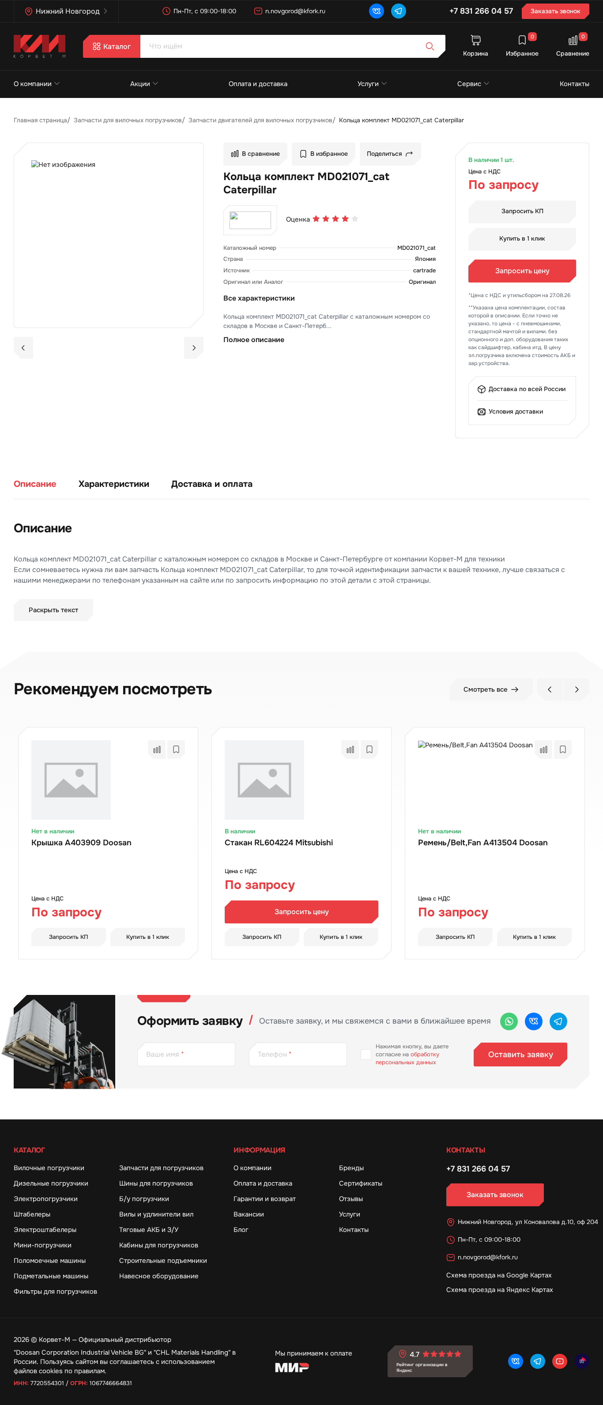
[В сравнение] (157, 749)
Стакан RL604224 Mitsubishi (279, 843)
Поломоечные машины (50, 1260)
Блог (241, 1229)
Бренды (351, 1168)
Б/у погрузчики (144, 1198)
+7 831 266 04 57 (481, 11)
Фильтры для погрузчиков (55, 1291)
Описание (35, 484)
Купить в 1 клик (522, 238)
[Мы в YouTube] (559, 1361)
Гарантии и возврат (265, 1198)
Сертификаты (360, 1183)
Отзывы (351, 1198)
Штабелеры (32, 1214)
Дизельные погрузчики (51, 1183)
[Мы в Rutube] (581, 1361)
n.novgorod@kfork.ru (295, 11)
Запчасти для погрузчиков (161, 1168)
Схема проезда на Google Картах (499, 1275)
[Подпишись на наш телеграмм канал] (398, 11)
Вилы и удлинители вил (156, 1214)
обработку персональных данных (407, 1058)
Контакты (574, 83)
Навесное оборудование (159, 1276)
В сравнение (261, 154)
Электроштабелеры (45, 1229)
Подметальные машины (51, 1276)
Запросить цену (522, 270)
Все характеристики (259, 298)
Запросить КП (522, 211)
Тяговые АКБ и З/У (148, 1229)
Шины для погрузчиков (156, 1183)
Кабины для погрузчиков (158, 1245)
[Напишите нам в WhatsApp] (509, 1021)
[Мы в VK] (376, 11)
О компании (33, 83)
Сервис (469, 83)
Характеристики (114, 484)
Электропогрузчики (46, 1198)
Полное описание (253, 339)
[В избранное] (176, 749)
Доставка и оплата (212, 484)
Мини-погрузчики (43, 1245)
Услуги (368, 83)
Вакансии (249, 1214)
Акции (140, 83)
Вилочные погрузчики (49, 1168)
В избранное (329, 154)
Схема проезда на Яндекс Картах (499, 1289)
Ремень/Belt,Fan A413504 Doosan (483, 843)
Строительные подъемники (163, 1260)
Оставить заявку (520, 1054)
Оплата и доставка (258, 83)
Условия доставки (516, 411)
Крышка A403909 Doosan (81, 843)
